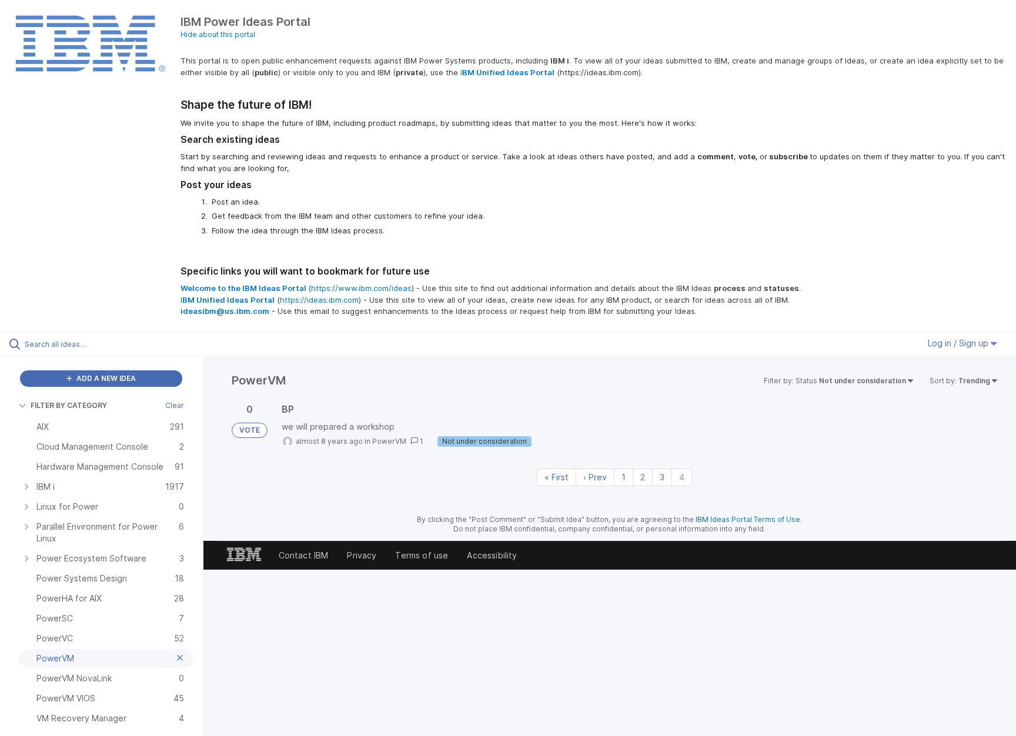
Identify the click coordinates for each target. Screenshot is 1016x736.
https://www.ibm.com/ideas (361, 288)
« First (556, 477)
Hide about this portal (218, 34)
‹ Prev (595, 477)
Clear (174, 405)
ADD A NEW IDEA (105, 378)
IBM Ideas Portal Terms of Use (748, 519)
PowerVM (389, 441)
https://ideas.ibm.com (319, 300)
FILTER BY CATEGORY (69, 405)
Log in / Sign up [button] (959, 343)
